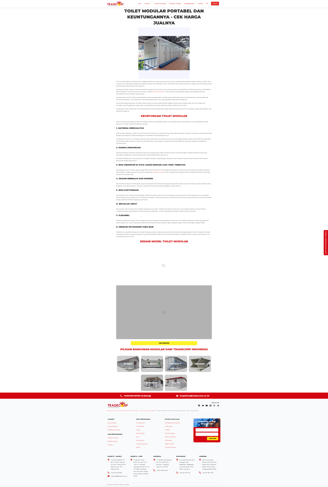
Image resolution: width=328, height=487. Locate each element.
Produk (146, 3)
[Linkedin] (210, 405)
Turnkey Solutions (142, 444)
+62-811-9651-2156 (162, 470)
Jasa (139, 3)
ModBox (167, 430)
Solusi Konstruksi (160, 3)
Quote (138, 430)
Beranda (109, 410)
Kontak (200, 3)
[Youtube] (207, 405)
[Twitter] (203, 405)
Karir (137, 437)
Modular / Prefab (175, 3)
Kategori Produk (113, 438)
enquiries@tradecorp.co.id (119, 476)
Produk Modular (170, 433)
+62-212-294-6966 (116, 473)
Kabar (138, 447)
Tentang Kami (140, 423)
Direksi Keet (169, 426)
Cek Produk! (164, 343)
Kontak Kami (140, 440)
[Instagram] (214, 405)
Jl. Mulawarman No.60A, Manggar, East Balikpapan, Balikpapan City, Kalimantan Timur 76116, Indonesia (187, 464)
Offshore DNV (169, 444)
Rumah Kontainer (170, 447)
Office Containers (170, 437)
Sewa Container (113, 426)
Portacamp (168, 440)
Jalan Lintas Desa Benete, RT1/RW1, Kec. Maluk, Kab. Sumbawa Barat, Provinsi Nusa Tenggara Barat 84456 (209, 464)
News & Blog (140, 433)
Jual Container (112, 423)
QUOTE (215, 3)
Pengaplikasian (189, 3)
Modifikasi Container (114, 430)
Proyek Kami (140, 426)
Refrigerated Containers (172, 423)
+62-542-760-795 (184, 473)
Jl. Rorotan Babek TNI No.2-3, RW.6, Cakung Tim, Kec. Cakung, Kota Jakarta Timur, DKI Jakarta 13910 (118, 464)
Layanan (110, 445)
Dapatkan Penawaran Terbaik (326, 242)
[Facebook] (199, 405)
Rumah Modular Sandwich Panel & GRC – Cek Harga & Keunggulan (134, 410)
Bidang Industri (112, 441)
